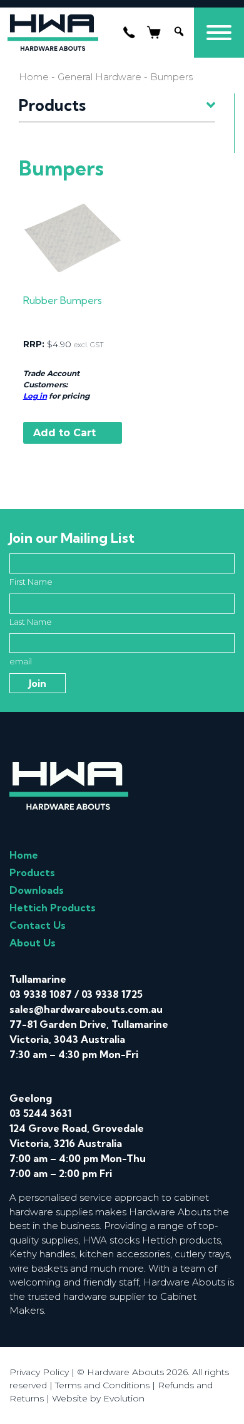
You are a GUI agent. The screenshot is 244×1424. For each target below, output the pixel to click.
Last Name (30, 622)
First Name (31, 582)
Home (34, 77)
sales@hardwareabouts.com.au (86, 1009)
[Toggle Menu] (219, 33)
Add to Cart (64, 433)
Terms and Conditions (102, 1385)
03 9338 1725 (112, 994)
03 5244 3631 (40, 1113)
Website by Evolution (98, 1398)
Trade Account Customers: (51, 379)
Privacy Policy (39, 1372)
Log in (35, 396)
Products (32, 872)
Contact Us (37, 925)
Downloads (36, 890)
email (20, 661)
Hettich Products (52, 907)
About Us (32, 942)
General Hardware (99, 77)
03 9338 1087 (40, 994)
